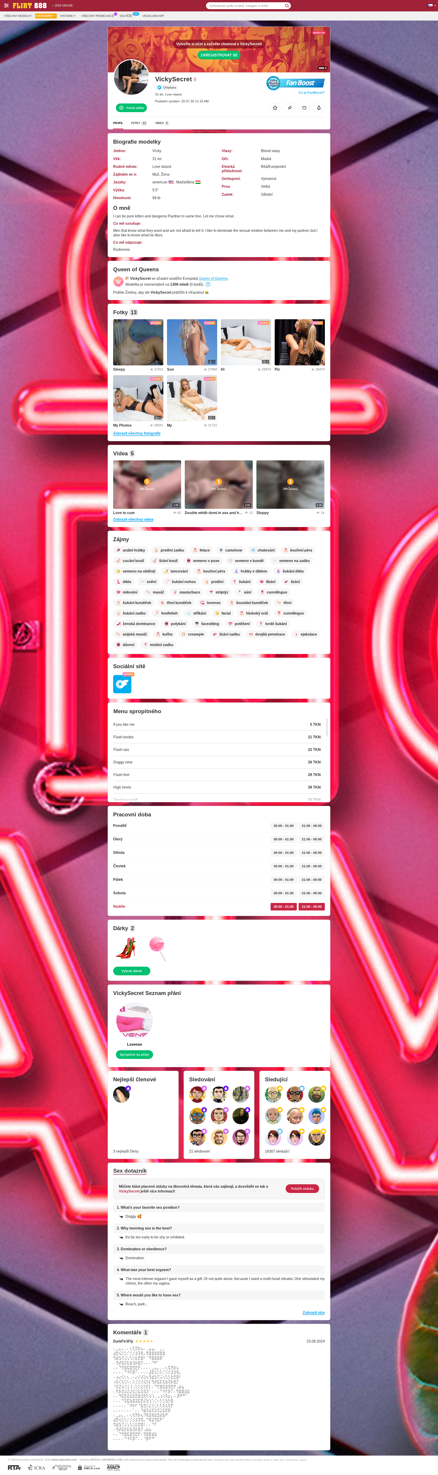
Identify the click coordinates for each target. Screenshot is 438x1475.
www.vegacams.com (64, 1459)
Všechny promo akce (97, 16)
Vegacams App (153, 16)
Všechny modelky (18, 16)
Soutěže (126, 16)
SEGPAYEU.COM (112, 1459)
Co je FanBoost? (312, 92)
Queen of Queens (213, 278)
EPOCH (95, 1459)
